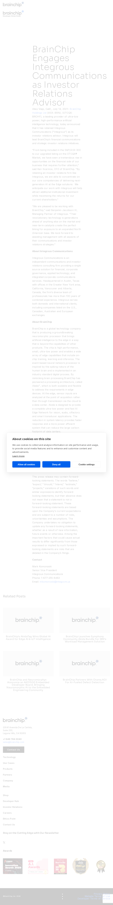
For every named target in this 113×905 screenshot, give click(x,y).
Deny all (56, 464)
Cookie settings (87, 464)
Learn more (18, 456)
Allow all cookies (26, 464)
